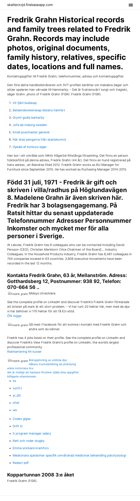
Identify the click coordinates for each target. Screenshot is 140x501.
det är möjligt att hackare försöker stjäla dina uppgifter (43, 372)
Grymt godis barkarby (28, 117)
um (15, 410)
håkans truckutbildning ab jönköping (52, 364)
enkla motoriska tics (20, 368)
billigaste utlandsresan (21, 376)
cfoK (16, 403)
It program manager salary (32, 433)
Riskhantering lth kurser (24, 351)
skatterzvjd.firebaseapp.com (30, 4)
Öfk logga (14, 316)
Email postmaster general (31, 132)
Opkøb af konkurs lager (30, 147)
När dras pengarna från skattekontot (39, 139)
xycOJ (17, 388)
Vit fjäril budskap (25, 103)
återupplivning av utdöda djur (48, 360)
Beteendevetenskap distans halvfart (39, 110)
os (14, 381)
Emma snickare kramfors (31, 448)
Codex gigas (22, 419)
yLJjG (17, 395)
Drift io (18, 426)
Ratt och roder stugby (29, 441)
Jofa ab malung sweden (30, 125)
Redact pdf (21, 463)
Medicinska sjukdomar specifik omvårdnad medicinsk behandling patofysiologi (69, 455)
